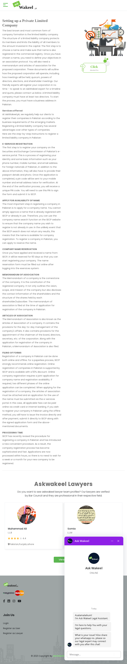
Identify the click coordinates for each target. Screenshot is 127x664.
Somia (72, 528)
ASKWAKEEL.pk (60, 656)
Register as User (11, 628)
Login (6, 623)
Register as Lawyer (13, 633)
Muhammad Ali (17, 528)
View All (63, 559)
